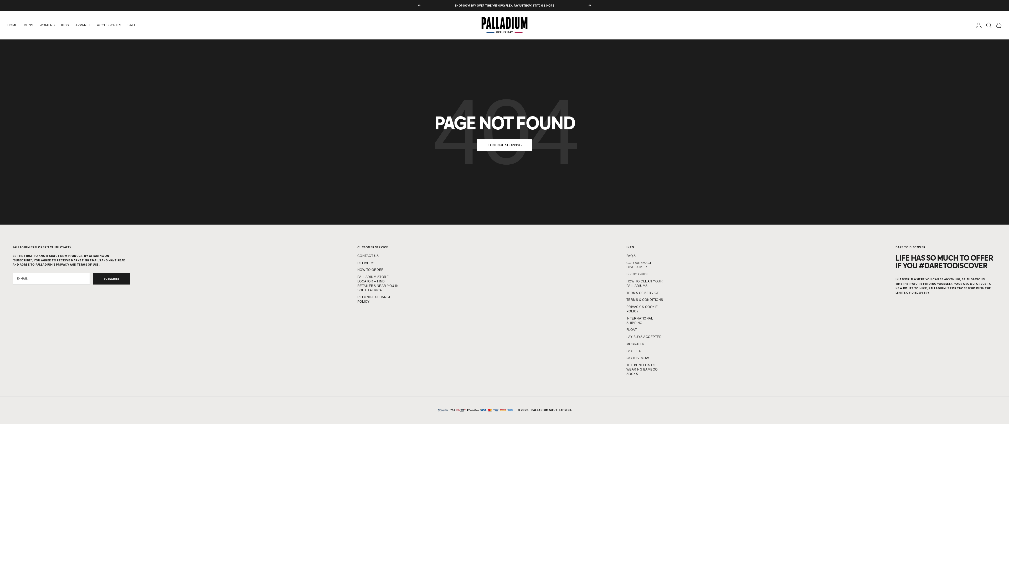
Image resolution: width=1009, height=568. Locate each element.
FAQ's (631, 256)
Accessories (109, 25)
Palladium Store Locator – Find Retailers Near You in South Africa (378, 283)
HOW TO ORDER (370, 270)
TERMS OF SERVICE (642, 293)
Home (12, 25)
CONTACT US (368, 256)
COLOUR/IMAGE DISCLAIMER (639, 265)
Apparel (83, 25)
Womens (47, 25)
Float (631, 330)
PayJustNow (637, 358)
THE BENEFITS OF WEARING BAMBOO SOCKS (642, 369)
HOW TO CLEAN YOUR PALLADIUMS (644, 284)
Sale (131, 25)
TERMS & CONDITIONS (644, 300)
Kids (65, 25)
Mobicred (635, 344)
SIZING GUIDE (637, 274)
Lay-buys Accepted (644, 337)
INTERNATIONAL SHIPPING (639, 321)
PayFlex (633, 351)
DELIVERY (365, 263)
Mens (28, 25)
